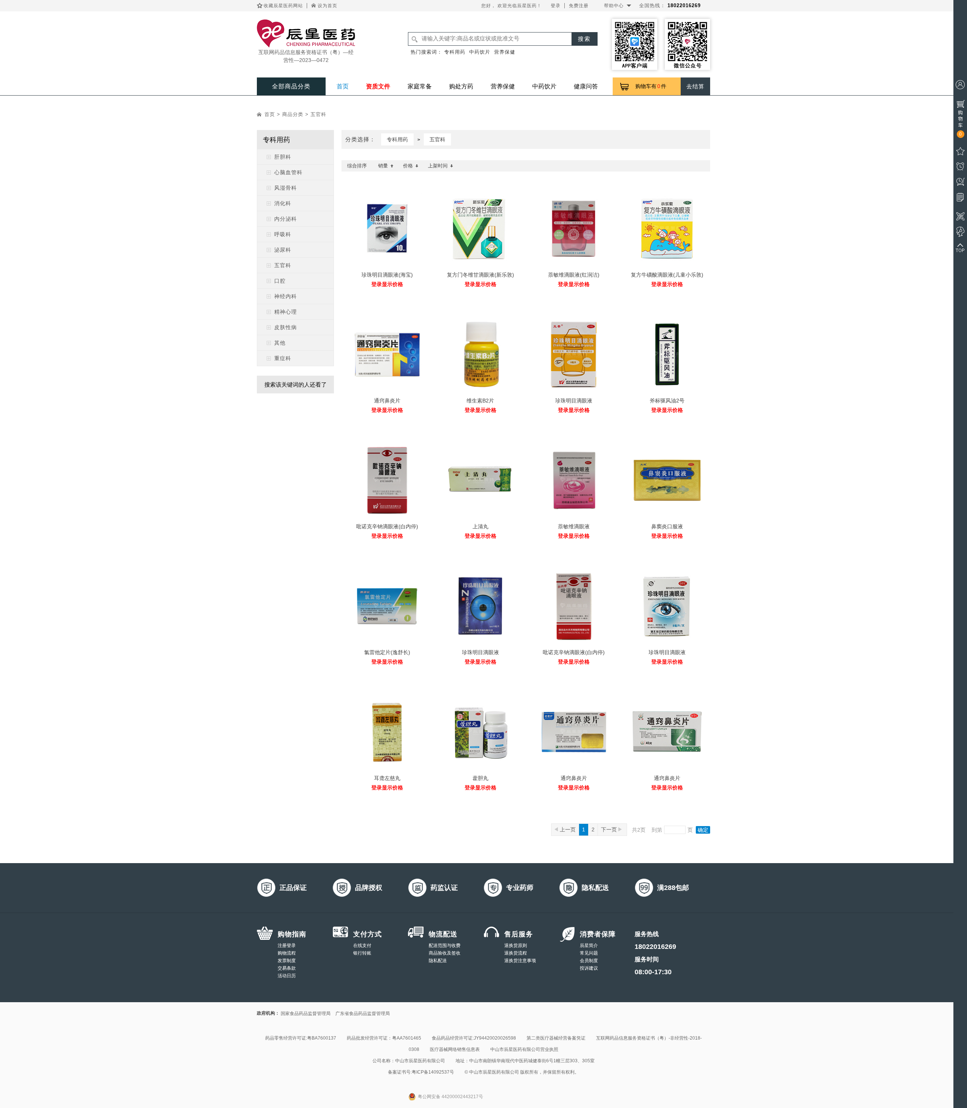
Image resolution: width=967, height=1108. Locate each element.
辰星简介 (589, 945)
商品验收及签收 (444, 953)
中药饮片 (479, 52)
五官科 (318, 114)
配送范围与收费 (444, 945)
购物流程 (287, 953)
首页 (343, 86)
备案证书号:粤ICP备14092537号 (421, 1072)
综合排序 (357, 166)
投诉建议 (589, 968)
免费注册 (579, 5)
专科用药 (454, 52)
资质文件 (378, 86)
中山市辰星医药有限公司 (420, 1060)
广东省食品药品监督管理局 (362, 1013)
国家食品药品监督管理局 (306, 1013)
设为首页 (327, 5)
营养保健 (504, 52)
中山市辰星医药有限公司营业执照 (524, 1049)
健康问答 (586, 86)
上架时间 (438, 166)
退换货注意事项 (520, 960)
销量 (383, 166)
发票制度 (287, 960)
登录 (556, 5)
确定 (703, 830)
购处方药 (461, 86)
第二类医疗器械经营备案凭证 (556, 1038)
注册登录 (287, 945)
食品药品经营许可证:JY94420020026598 (474, 1038)
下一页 (609, 829)
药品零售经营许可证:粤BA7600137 (300, 1038)
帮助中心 (614, 5)
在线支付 (362, 945)
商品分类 (292, 114)
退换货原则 (515, 945)
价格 (408, 166)
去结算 (695, 86)
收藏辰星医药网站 (283, 5)
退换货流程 (515, 953)
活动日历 (287, 975)
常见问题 (589, 953)
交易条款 (287, 968)
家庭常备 (420, 86)
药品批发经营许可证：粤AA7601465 (384, 1038)
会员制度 (589, 960)
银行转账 (362, 953)
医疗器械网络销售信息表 (455, 1049)
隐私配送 (438, 960)
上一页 (568, 829)
